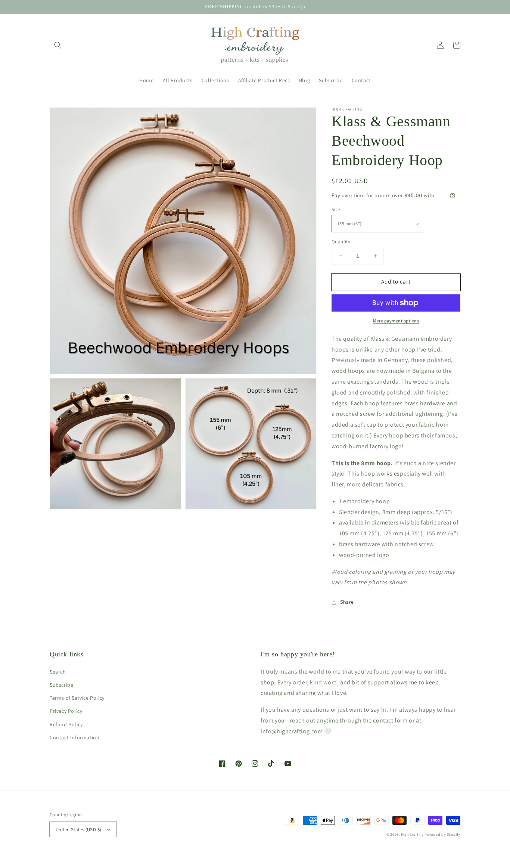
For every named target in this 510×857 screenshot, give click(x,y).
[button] (58, 45)
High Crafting (412, 834)
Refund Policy (66, 724)
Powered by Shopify (442, 834)
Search (58, 671)
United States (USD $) (78, 829)
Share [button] (347, 601)
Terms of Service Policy (77, 697)
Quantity (341, 241)
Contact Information (74, 737)
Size (336, 209)
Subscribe (61, 684)
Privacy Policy (66, 711)
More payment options (396, 321)
